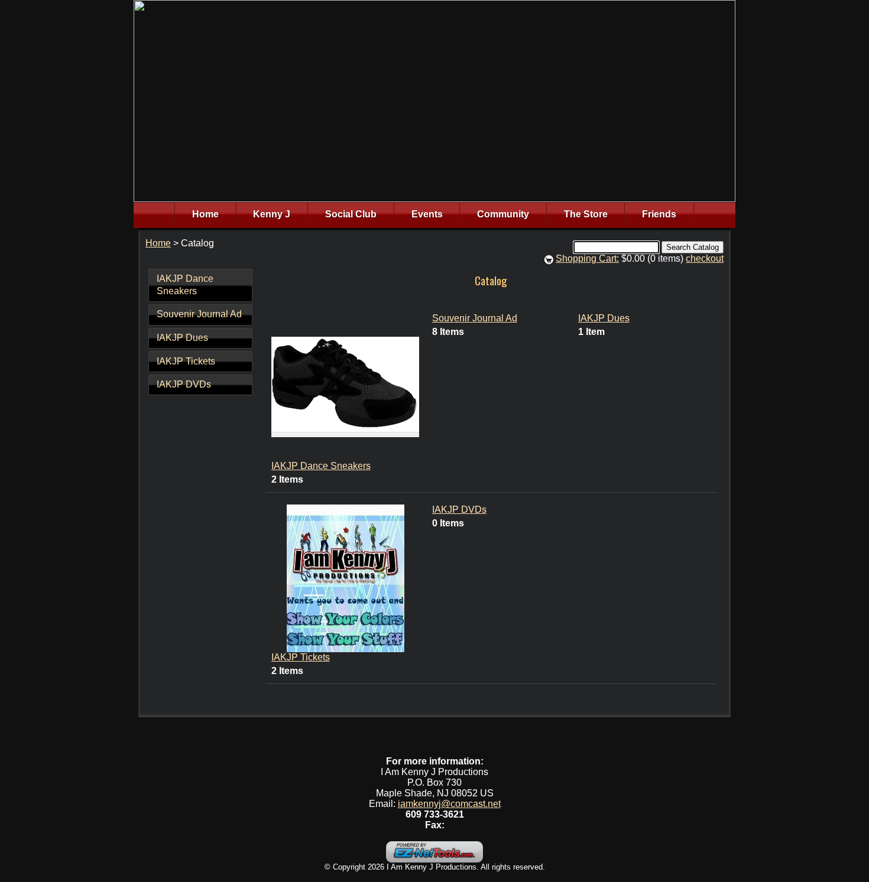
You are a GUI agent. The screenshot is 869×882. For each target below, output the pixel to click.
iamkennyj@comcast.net (449, 804)
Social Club (351, 214)
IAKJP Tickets (186, 361)
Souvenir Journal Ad (199, 314)
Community (503, 214)
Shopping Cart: (587, 258)
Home (205, 214)
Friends (659, 214)
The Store (586, 214)
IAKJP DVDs (184, 384)
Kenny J (271, 214)
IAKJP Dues (182, 338)
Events (427, 214)
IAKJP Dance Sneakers (185, 285)
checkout (705, 258)
